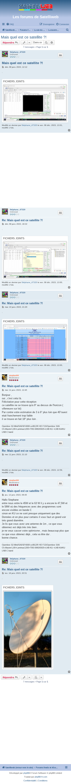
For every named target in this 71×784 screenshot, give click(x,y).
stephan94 (14, 375)
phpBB (26, 773)
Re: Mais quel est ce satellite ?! (22, 220)
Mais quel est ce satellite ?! (24, 37)
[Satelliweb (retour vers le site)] (35, 7)
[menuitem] (10, 24)
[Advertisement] (35, 170)
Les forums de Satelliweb (36, 17)
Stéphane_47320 (17, 52)
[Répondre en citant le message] (60, 55)
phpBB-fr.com (41, 777)
